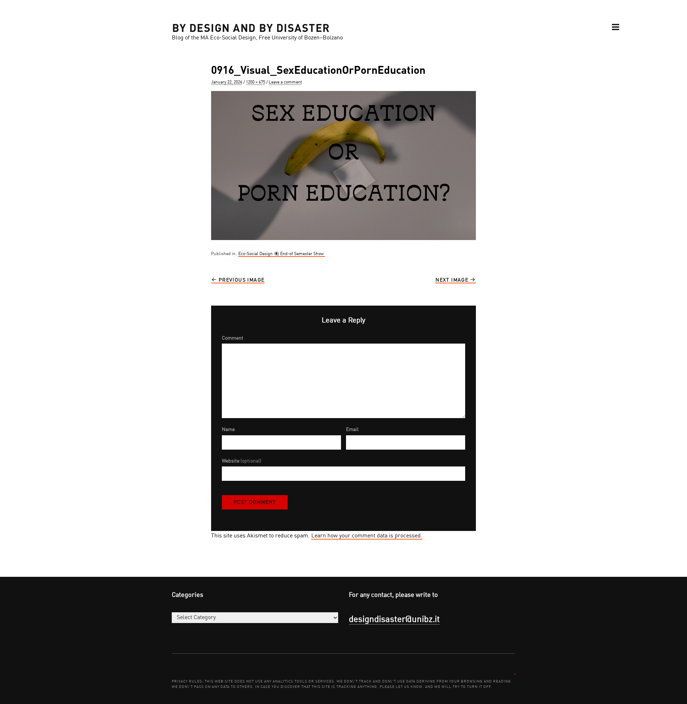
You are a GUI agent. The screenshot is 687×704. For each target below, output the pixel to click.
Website (241, 461)
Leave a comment (285, 82)
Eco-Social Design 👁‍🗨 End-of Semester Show (281, 254)
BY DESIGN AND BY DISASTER (251, 27)
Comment (232, 338)
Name (228, 429)
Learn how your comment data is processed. (366, 536)
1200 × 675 (255, 82)
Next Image (452, 280)
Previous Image (240, 280)
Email (352, 429)
